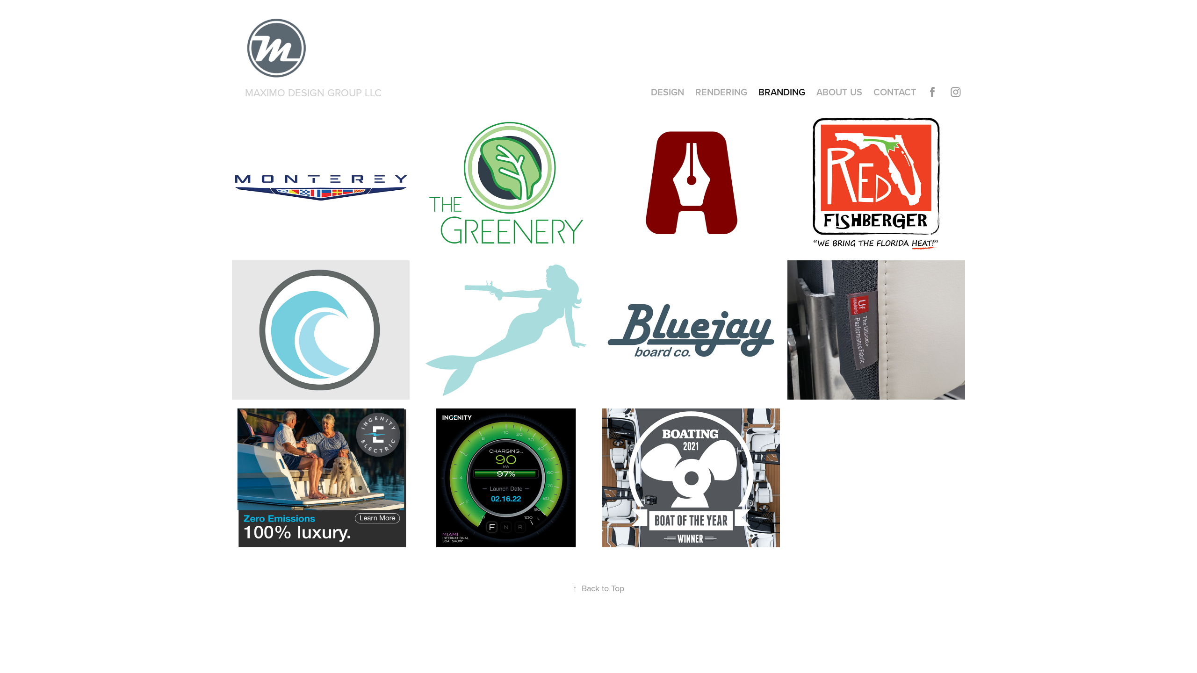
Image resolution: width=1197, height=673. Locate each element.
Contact (894, 92)
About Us (839, 92)
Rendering (721, 92)
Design (667, 92)
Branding (781, 92)
